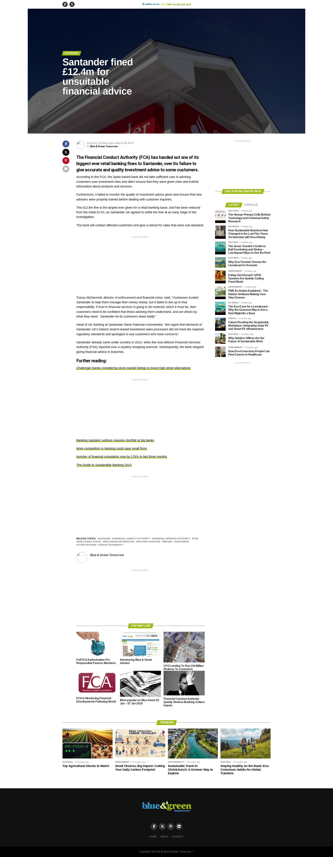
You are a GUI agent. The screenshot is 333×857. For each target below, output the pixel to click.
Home (153, 836)
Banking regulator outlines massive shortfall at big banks (115, 440)
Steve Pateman (87, 545)
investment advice (89, 542)
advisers (104, 539)
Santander (182, 542)
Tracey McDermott (111, 545)
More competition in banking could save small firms (111, 448)
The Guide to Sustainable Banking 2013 (103, 465)
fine (195, 539)
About (164, 836)
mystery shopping (148, 542)
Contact (178, 836)
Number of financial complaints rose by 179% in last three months (121, 456)
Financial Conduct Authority (131, 539)
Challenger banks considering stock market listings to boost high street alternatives (133, 368)
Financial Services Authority (171, 539)
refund (167, 542)
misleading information (119, 542)
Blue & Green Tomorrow (104, 146)
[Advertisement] (140, 263)
